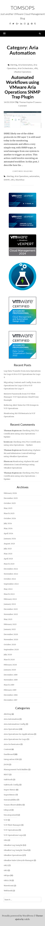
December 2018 (11, 695)
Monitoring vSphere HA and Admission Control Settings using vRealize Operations (22, 453)
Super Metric (10, 790)
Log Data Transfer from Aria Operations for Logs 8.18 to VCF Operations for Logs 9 (22, 374)
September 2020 (11, 649)
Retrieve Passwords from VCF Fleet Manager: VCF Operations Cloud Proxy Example (21, 397)
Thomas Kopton (26, 102)
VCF (5, 820)
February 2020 (10, 665)
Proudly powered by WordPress (18, 915)
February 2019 (10, 690)
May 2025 (8, 508)
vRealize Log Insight (13, 845)
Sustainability (10, 800)
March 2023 (9, 564)
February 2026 (10, 493)
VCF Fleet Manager (12, 825)
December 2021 (11, 609)
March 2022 (9, 594)
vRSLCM (7, 880)
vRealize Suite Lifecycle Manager (18, 860)
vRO (12, 179)
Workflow (20, 179)
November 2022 (11, 574)
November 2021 (11, 614)
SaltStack (8, 779)
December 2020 (11, 634)
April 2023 (8, 559)
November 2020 (11, 639)
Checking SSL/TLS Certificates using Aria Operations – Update (21, 433)
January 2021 (10, 629)
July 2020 (8, 654)
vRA (36, 68)
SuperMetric (9, 795)
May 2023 (8, 554)
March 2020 (9, 659)
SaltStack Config (11, 785)
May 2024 (8, 528)
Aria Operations (21, 176)
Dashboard (9, 754)
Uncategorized (10, 815)
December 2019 (10, 675)
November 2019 (11, 680)
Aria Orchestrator (25, 68)
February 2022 (10, 599)
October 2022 (10, 579)
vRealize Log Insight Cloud (16, 850)
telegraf (7, 810)
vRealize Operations (22, 72)
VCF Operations (11, 830)
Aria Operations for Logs (15, 739)
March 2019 (9, 685)
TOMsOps (22, 8)
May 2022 (8, 589)
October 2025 (10, 503)
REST (6, 774)
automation (34, 176)
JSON (6, 764)
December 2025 (11, 498)
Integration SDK (11, 759)
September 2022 (11, 584)
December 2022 (11, 569)
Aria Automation (25, 64)
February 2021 (10, 624)
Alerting (13, 64)
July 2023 (8, 549)
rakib (26, 919)
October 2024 (10, 518)
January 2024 (10, 538)
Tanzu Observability (13, 805)
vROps (7, 875)
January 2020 (10, 670)
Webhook (8, 890)
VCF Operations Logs (13, 835)
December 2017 (10, 700)
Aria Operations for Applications (19, 734)
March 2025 (9, 513)
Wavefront (8, 885)
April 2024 (8, 533)
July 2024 (8, 523)
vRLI (6, 865)
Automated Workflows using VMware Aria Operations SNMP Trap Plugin (22, 87)
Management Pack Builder (16, 769)
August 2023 (9, 543)
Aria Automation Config (15, 724)
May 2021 (8, 619)
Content (7, 749)
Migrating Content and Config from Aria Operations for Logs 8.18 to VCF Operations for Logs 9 (22, 385)
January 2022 (10, 604)
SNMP (7, 179)
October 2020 (10, 644)
